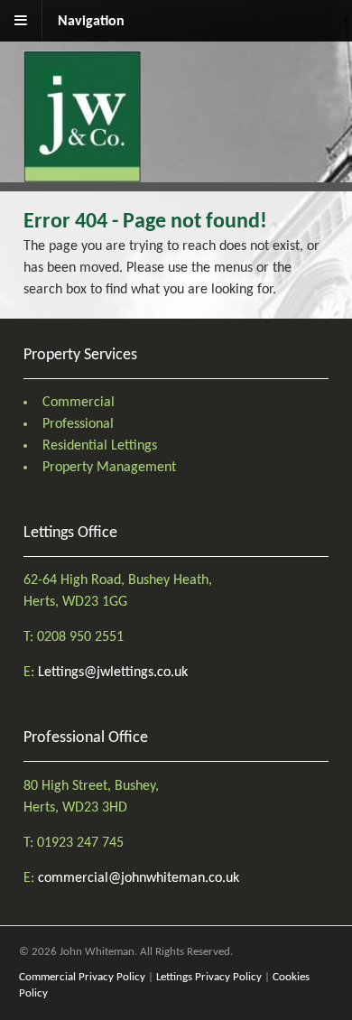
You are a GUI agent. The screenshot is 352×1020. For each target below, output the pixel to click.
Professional (78, 424)
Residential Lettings (99, 446)
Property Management (109, 467)
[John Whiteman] (82, 171)
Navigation (91, 21)
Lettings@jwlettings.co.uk (113, 672)
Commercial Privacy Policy (82, 977)
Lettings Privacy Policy (209, 977)
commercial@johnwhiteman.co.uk (138, 878)
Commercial (78, 402)
